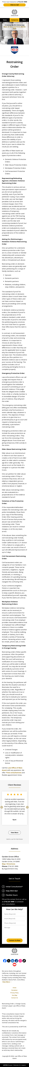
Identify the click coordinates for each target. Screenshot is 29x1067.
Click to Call (14, 5)
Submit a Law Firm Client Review (14, 839)
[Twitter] (8, 960)
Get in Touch (14, 878)
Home (5, 20)
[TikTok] (24, 960)
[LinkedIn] (12, 960)
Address (14, 848)
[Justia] (16, 960)
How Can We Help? (14, 909)
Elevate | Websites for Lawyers (14, 1065)
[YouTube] (14, 964)
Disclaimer (14, 990)
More (24, 20)
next (27, 808)
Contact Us (14, 20)
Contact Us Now (14, 940)
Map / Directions (8, 864)
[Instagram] (20, 960)
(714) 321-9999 (13, 866)
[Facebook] (5, 960)
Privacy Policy (14, 993)
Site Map (14, 995)
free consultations (14, 773)
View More (14, 832)
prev (1, 808)
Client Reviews (14, 785)
